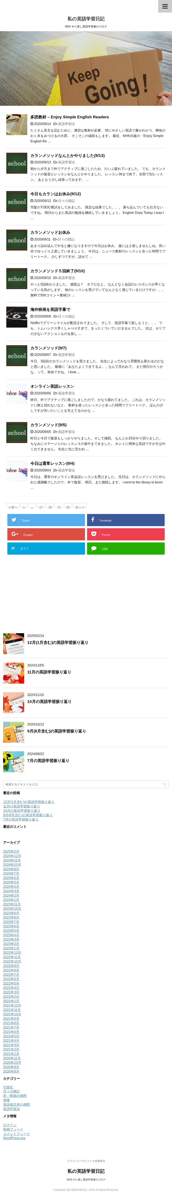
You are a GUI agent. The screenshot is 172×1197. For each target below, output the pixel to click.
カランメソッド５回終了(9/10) (57, 271)
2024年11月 (12, 860)
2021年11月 (12, 1010)
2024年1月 (11, 900)
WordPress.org (14, 1138)
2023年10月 (12, 908)
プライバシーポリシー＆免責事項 (86, 1161)
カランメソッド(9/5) (48, 425)
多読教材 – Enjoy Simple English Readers (69, 117)
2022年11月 (12, 957)
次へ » (79, 506)
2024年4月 (11, 886)
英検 (6, 1100)
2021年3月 (11, 1045)
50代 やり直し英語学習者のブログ (86, 1179)
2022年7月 (11, 974)
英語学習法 (66, 124)
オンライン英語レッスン (52, 386)
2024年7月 (11, 873)
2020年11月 (12, 1058)
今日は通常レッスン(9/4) (52, 463)
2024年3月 (11, 891)
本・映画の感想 (15, 1096)
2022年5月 (11, 983)
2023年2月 (11, 944)
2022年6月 (11, 979)
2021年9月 (11, 1018)
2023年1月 (11, 948)
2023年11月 (12, 904)
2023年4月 (11, 935)
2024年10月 (12, 864)
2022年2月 (11, 996)
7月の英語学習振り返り (48, 760)
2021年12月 (12, 1005)
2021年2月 (11, 1049)
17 (41, 506)
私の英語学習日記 (86, 18)
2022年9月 (11, 966)
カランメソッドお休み (50, 232)
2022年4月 (11, 988)
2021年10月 (12, 1014)
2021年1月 (11, 1054)
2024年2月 (11, 895)
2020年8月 (11, 1071)
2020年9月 (11, 1067)
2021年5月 (11, 1036)
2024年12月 (12, 856)
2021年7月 (11, 1027)
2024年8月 (11, 869)
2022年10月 (12, 961)
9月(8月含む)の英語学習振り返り (56, 731)
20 (68, 506)
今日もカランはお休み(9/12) (55, 194)
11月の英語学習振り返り (49, 672)
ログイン (10, 1125)
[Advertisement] (86, 597)
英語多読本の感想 (16, 1104)
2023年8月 (11, 917)
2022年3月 (11, 992)
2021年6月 (11, 1032)
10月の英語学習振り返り (49, 701)
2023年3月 (11, 939)
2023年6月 (11, 926)
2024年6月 (11, 878)
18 (50, 506)
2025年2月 (11, 851)
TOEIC (8, 1087)
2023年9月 (11, 913)
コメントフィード (16, 1134)
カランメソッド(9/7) (48, 348)
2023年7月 (11, 922)
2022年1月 (11, 1001)
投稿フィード (13, 1129)
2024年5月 (11, 882)
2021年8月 (11, 1023)
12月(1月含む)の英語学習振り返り (58, 642)
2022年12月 (12, 952)
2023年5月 (11, 930)
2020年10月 (12, 1062)
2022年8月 (11, 970)
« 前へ (13, 506)
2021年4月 (11, 1040)
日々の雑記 (66, 201)
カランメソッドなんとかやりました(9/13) (67, 155)
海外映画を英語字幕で (50, 309)
